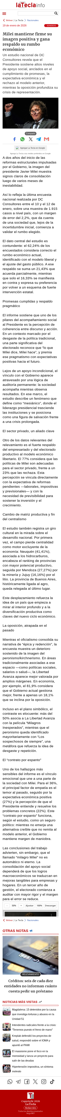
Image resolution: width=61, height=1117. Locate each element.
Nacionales (33, 20)
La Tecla (19, 20)
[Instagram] (43, 1081)
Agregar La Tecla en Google (32, 148)
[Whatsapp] (10, 1081)
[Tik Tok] (52, 1081)
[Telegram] (18, 1081)
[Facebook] (27, 1081)
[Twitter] (35, 1081)
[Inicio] (30, 5)
